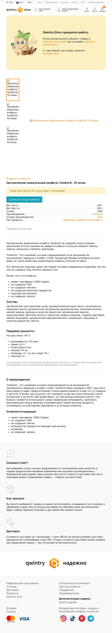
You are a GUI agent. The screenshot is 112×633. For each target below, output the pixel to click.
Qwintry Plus (14, 596)
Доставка (64, 2)
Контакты (12, 593)
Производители (69, 593)
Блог (40, 2)
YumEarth (97, 214)
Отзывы (11, 586)
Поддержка (66, 589)
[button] (19, 2)
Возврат (11, 608)
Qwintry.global (68, 602)
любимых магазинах (54, 41)
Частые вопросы (70, 586)
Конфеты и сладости (18, 178)
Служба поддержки (96, 2)
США (100, 216)
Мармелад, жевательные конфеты (83, 219)
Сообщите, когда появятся (24, 199)
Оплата (74, 2)
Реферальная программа (22, 583)
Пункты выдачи (51, 2)
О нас (83, 2)
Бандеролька (50, 53)
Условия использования (74, 583)
